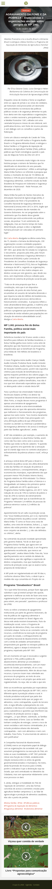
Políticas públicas (32, 803)
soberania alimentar (34, 808)
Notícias (26, 10)
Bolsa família (10, 803)
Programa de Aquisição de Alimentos (21, 806)
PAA (20, 803)
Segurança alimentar (14, 808)
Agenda (28, 885)
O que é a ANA (18, 885)
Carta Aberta (12, 238)
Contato (36, 885)
